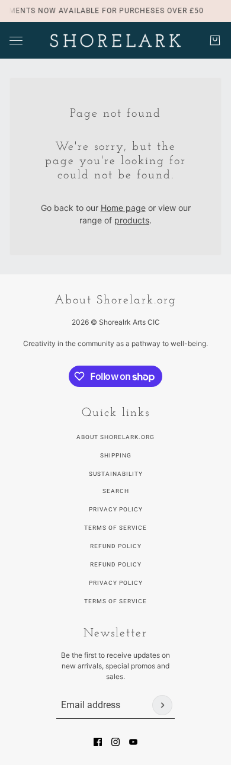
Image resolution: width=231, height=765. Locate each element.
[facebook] (97, 741)
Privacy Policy (116, 509)
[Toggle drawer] (16, 40)
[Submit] (162, 705)
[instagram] (115, 741)
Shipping (115, 455)
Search (115, 491)
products (131, 220)
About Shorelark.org (115, 437)
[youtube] (133, 741)
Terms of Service (115, 527)
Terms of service (115, 601)
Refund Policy (116, 546)
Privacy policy (116, 583)
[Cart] (215, 40)
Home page (123, 208)
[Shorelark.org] (115, 40)
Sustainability (116, 473)
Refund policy (116, 564)
